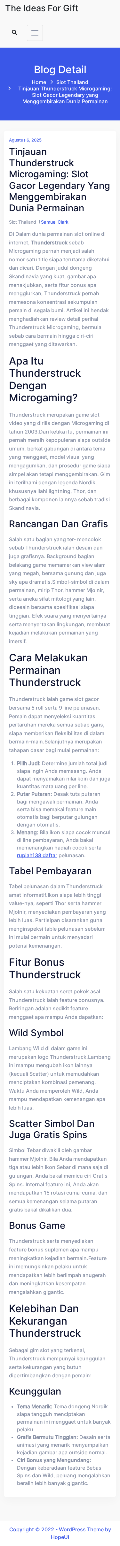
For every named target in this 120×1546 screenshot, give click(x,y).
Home (39, 82)
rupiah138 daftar (37, 855)
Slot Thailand (72, 82)
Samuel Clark (54, 222)
